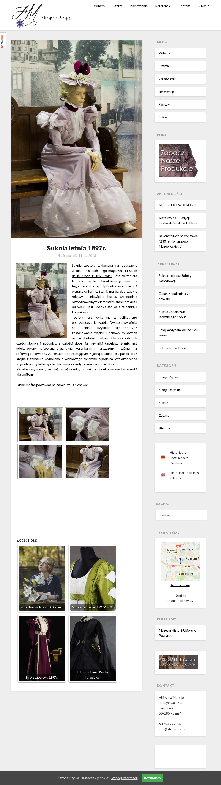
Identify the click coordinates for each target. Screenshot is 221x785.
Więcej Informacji (124, 778)
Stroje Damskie (170, 390)
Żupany (164, 415)
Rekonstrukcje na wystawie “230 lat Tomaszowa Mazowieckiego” (178, 241)
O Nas (202, 6)
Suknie (163, 403)
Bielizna (164, 428)
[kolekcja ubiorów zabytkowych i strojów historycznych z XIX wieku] (178, 667)
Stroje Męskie (169, 377)
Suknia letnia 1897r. (173, 348)
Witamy (99, 6)
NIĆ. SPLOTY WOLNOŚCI (177, 205)
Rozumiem (152, 778)
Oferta (118, 6)
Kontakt (184, 6)
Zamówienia (139, 6)
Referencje (163, 6)
